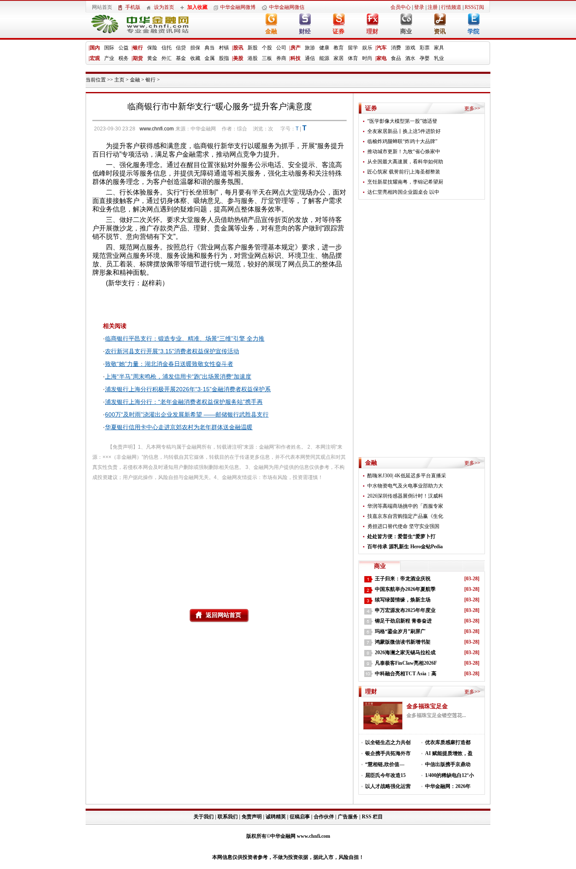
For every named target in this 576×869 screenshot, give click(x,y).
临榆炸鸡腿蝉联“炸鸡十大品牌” (402, 141)
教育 (339, 48)
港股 (253, 58)
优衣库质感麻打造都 (448, 742)
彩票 (425, 48)
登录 (419, 7)
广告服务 (348, 817)
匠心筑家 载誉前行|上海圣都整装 (403, 172)
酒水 (410, 58)
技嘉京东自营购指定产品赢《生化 (405, 516)
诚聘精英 (276, 817)
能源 (324, 58)
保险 (152, 48)
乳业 (439, 58)
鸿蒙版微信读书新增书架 (403, 642)
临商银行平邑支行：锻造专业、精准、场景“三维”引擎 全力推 (184, 338)
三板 (267, 58)
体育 (353, 58)
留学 (353, 48)
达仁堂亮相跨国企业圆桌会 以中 (403, 192)
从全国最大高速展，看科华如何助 (405, 162)
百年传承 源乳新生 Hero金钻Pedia (405, 547)
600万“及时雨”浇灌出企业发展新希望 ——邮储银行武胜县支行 (187, 414)
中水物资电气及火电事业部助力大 (405, 486)
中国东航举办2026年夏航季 (405, 589)
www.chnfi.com (157, 129)
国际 (109, 48)
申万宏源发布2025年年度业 (405, 610)
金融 (271, 31)
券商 (281, 58)
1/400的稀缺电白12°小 (449, 775)
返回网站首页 (223, 615)
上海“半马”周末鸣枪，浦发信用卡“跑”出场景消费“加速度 (178, 376)
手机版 (132, 7)
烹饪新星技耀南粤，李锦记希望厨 (405, 182)
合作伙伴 (324, 817)
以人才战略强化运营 (388, 786)
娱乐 (367, 48)
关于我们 (204, 817)
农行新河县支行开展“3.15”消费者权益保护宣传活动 (172, 351)
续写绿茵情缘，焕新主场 (403, 600)
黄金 (152, 58)
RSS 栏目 (372, 817)
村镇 (224, 48)
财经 (305, 31)
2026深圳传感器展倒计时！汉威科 (405, 496)
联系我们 (228, 817)
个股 (267, 48)
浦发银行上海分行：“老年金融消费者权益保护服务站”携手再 (184, 401)
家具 (439, 48)
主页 (119, 80)
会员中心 (400, 7)
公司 (281, 48)
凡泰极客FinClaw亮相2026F (406, 663)
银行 (150, 80)
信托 (166, 48)
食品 (396, 58)
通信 (310, 58)
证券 (339, 31)
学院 (473, 31)
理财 (372, 31)
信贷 (181, 48)
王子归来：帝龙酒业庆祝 (403, 579)
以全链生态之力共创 (388, 742)
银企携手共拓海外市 (388, 753)
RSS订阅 (474, 7)
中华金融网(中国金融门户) (134, 26)
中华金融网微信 (286, 7)
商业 (406, 31)
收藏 (195, 58)
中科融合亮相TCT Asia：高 (405, 674)
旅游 (310, 48)
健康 (324, 48)
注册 (433, 7)
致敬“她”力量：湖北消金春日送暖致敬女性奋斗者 (169, 363)
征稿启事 (300, 817)
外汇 (166, 58)
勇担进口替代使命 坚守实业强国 (403, 526)
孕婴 (425, 58)
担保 (195, 48)
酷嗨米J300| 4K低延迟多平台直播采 (406, 476)
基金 (181, 58)
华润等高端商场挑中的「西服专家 (405, 506)
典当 (210, 48)
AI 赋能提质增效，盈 (449, 753)
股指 (224, 58)
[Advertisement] (219, 541)
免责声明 (252, 817)
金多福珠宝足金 (427, 706)
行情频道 (451, 7)
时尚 (367, 58)
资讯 (440, 31)
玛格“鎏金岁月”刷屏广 (400, 631)
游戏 (410, 48)
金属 (210, 58)
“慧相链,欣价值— (384, 764)
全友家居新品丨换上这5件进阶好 (404, 131)
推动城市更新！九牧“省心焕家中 (403, 151)
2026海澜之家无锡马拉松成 (405, 652)
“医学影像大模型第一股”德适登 (402, 121)
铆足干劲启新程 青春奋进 (403, 621)
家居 (339, 58)
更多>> (472, 108)
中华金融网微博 (238, 7)
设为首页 (164, 7)
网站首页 (102, 7)
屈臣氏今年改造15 (385, 775)
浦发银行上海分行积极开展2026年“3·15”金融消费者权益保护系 (188, 389)
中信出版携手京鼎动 (448, 764)
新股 (253, 48)
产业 (109, 58)
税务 (123, 58)
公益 (123, 48)
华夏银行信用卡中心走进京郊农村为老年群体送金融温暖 (179, 427)
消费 (396, 48)
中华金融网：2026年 (448, 786)
